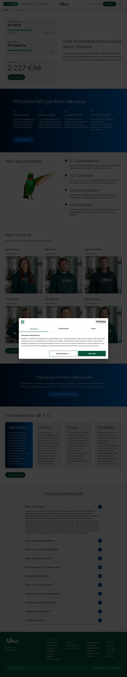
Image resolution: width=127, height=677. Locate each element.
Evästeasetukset (62, 353)
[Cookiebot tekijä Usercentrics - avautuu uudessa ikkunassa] (97, 322)
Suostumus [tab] (34, 329)
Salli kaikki (92, 353)
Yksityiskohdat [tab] (63, 328)
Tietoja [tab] (93, 328)
